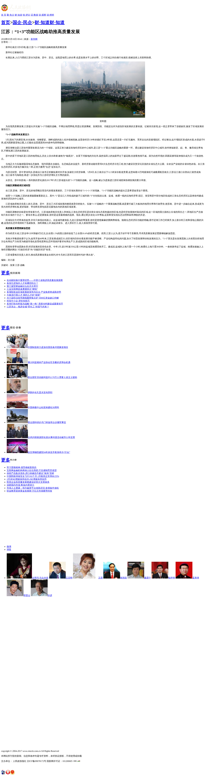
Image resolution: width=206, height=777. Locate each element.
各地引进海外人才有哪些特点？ (22, 283)
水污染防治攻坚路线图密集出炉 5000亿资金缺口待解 (33, 298)
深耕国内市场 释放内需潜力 (20, 485)
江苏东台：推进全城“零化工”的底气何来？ (28, 306)
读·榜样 (50, 15)
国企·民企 (22, 22)
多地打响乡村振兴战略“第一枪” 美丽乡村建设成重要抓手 (35, 304)
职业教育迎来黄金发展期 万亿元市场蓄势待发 (29, 491)
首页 (5, 22)
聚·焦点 (10, 15)
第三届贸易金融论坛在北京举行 (22, 286)
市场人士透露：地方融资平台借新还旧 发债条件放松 (33, 488)
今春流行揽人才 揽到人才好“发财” (24, 295)
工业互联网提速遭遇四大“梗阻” (22, 289)
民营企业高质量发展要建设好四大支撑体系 (28, 482)
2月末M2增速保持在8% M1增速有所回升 (27, 479)
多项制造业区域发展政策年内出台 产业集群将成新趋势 (34, 292)
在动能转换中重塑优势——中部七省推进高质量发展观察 (35, 280)
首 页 (3, 15)
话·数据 (34, 15)
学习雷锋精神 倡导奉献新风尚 (21, 467)
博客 (9, 549)
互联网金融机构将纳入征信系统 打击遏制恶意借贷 (32, 470)
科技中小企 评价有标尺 (18, 301)
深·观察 (42, 15)
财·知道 (18, 15)
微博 (9, 546)
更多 (5, 272)
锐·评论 (26, 15)
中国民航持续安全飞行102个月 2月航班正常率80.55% (33, 476)
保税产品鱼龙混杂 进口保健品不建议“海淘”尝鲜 (30, 473)
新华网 (34, 39)
